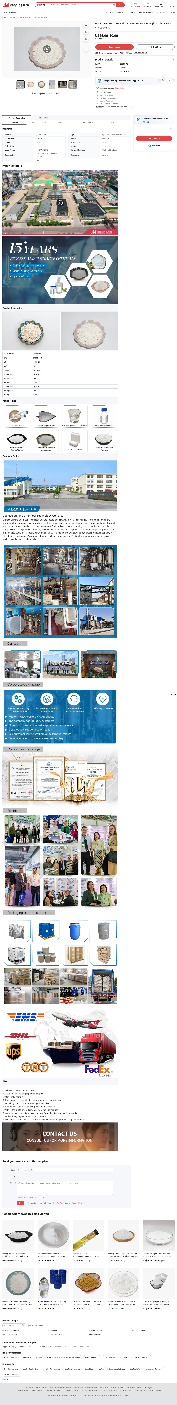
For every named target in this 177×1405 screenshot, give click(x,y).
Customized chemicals (54, 1334)
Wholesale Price (92, 1388)
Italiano (76, 1390)
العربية (101, 1390)
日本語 (115, 1390)
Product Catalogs (36, 1325)
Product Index (130, 1388)
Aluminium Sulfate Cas (154, 1369)
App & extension (145, 12)
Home (4, 17)
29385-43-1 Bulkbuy (11, 1374)
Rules (173, 12)
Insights (149, 1388)
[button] (123, 122)
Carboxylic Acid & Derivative (32, 1357)
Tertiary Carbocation (142, 1357)
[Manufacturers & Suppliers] (15, 4)
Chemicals (12, 17)
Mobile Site (140, 1388)
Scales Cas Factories (52, 1369)
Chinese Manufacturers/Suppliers (60, 1388)
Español (40, 1390)
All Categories (11, 12)
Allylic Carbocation (92, 1357)
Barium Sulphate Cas (117, 1369)
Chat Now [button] (157, 47)
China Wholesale (78, 1388)
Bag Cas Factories (11, 1369)
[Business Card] (171, 128)
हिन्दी (121, 1390)
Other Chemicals (10, 1357)
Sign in (172, 6)
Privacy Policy (124, 1395)
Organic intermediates (10, 1330)
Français (57, 1390)
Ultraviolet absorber (95, 1330)
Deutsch (84, 1390)
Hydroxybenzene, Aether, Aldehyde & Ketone (63, 1357)
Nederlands (93, 1390)
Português (48, 1390)
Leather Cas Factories (31, 1369)
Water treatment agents (140, 1330)
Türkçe (135, 1390)
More (4, 1379)
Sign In (99, 106)
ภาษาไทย (128, 1390)
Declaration (113, 1395)
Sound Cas (89, 1369)
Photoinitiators (51, 1330)
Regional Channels (117, 1388)
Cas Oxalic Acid (135, 1369)
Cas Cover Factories (72, 1369)
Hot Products (29, 1388)
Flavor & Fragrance (9, 1334)
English (32, 1390)
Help (131, 12)
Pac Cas (101, 1369)
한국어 (108, 1390)
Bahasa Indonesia (155, 1390)
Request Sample (140, 53)
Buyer (119, 12)
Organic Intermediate (40, 17)
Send (21, 1203)
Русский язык (67, 1390)
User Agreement (102, 1395)
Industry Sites (104, 1388)
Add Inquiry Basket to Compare (47, 93)
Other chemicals (94, 1334)
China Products (41, 1388)
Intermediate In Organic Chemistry (117, 1357)
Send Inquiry (114, 47)
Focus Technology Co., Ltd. (73, 1395)
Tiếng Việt (143, 1390)
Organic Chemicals (25, 17)
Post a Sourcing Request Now (69, 1203)
